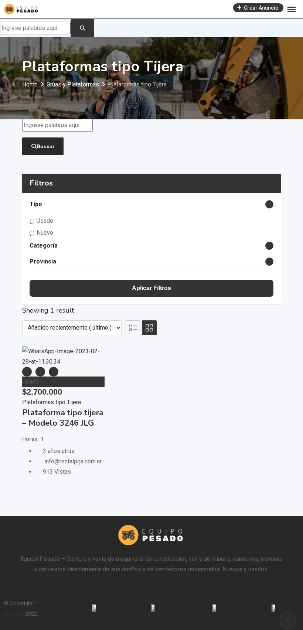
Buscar (45, 146)
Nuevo (45, 232)
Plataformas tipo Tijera (51, 402)
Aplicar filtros (151, 288)
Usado (45, 220)
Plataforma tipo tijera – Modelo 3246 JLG (62, 418)
